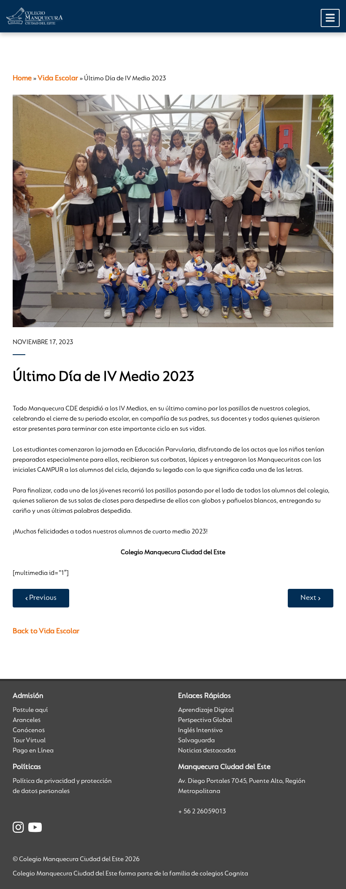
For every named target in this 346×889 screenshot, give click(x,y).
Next (308, 598)
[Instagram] (18, 829)
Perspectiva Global (205, 720)
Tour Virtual (29, 740)
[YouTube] (35, 829)
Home (22, 78)
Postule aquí (30, 710)
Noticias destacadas (207, 750)
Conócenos (29, 730)
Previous (43, 598)
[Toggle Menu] (330, 18)
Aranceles (27, 720)
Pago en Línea (33, 750)
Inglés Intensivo (200, 730)
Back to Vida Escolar (46, 631)
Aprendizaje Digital (206, 710)
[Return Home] (34, 16)
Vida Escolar (58, 78)
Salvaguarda (196, 740)
